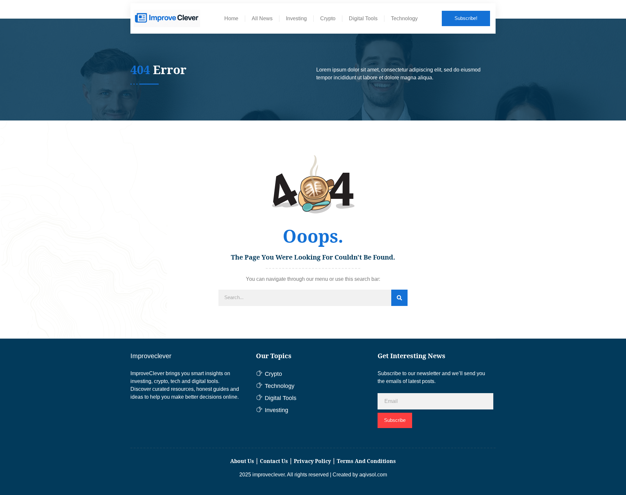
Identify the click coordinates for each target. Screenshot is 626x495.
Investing (296, 18)
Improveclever (150, 355)
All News (262, 18)
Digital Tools (363, 18)
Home (231, 18)
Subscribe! (466, 18)
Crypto (327, 18)
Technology (404, 18)
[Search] (399, 298)
